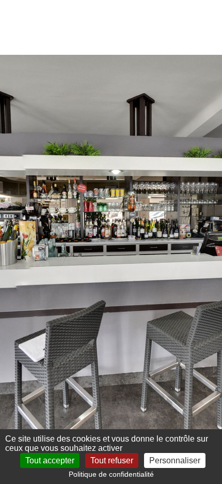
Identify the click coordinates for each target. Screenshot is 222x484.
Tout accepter (49, 460)
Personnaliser (174, 460)
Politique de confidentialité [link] (111, 474)
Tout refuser (111, 460)
